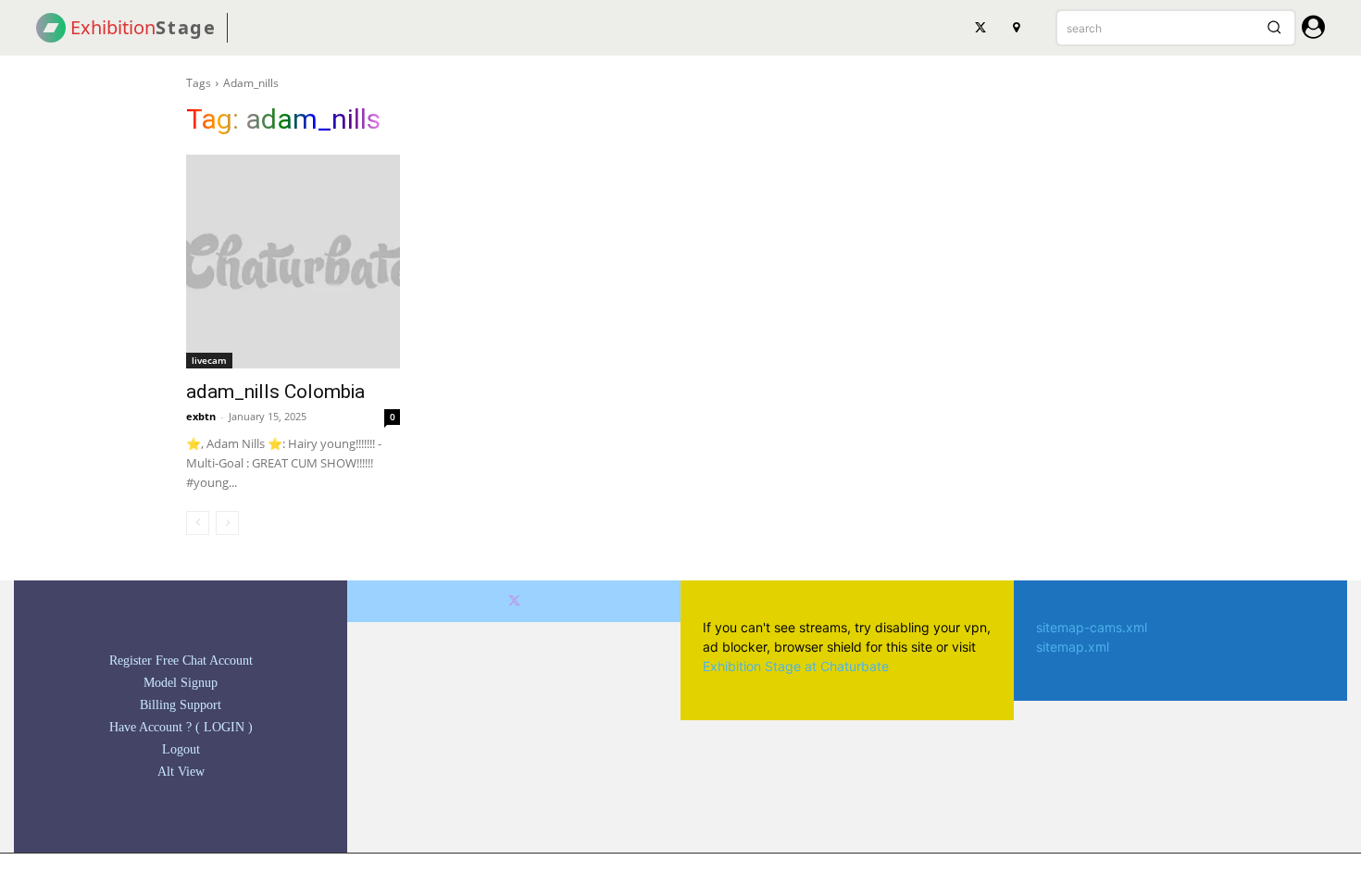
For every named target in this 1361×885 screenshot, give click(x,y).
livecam (209, 360)
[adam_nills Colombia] (293, 261)
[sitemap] (1016, 28)
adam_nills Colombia (275, 391)
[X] (980, 28)
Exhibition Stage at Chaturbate (796, 666)
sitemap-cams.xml (1091, 627)
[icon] (1313, 30)
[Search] (1274, 27)
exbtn (201, 416)
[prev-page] (197, 523)
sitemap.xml (1072, 646)
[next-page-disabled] (227, 523)
